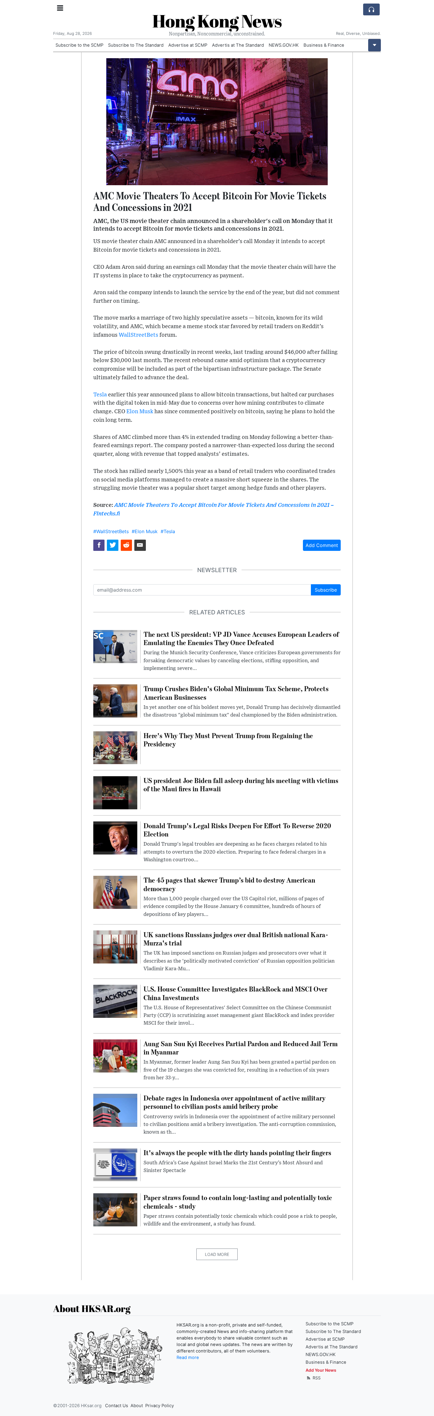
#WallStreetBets (111, 531)
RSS (316, 1377)
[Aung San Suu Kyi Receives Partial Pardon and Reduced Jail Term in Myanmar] (115, 1055)
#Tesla (168, 531)
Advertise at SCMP (187, 45)
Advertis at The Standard (238, 45)
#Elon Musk (145, 531)
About (136, 1405)
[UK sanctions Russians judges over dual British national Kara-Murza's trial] (115, 946)
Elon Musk (139, 411)
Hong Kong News (217, 20)
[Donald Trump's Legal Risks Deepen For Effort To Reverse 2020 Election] (115, 837)
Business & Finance (324, 45)
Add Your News (321, 1370)
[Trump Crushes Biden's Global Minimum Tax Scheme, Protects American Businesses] (115, 701)
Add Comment (322, 545)
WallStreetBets (138, 335)
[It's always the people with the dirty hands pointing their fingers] (115, 1164)
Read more (188, 1357)
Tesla (100, 395)
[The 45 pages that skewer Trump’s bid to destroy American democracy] (115, 892)
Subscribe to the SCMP (79, 45)
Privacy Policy (159, 1405)
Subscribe (326, 590)
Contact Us (116, 1405)
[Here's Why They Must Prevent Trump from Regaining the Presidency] (115, 747)
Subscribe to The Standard (136, 45)
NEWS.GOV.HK (284, 45)
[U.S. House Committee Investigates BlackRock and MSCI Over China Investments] (115, 1001)
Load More (217, 1254)
